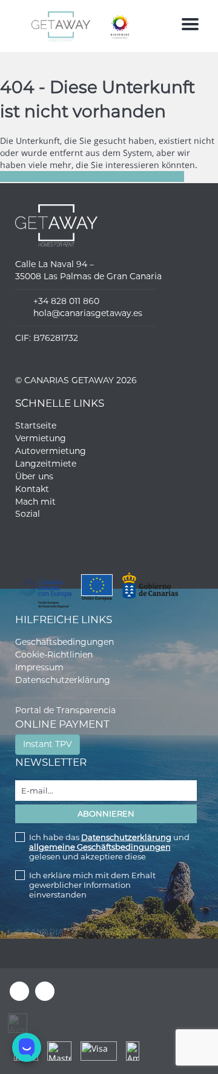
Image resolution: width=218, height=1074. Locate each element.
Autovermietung (50, 450)
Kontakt (32, 489)
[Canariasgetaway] (111, 26)
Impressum (39, 667)
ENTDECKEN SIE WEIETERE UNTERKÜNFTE (92, 176)
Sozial (27, 513)
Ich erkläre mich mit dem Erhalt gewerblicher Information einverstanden (92, 884)
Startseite (35, 425)
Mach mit (35, 501)
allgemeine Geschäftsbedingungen (100, 847)
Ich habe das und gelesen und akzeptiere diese (109, 846)
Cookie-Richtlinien (54, 654)
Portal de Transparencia (65, 710)
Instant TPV (47, 744)
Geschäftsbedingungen (64, 641)
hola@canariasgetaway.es (87, 313)
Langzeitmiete (45, 463)
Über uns (34, 476)
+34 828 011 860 (66, 301)
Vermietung (40, 438)
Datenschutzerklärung (62, 679)
